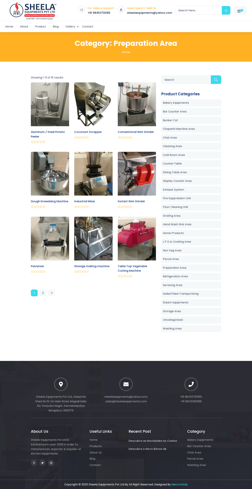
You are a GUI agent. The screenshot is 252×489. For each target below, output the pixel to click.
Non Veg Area (172, 250)
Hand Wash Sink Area (177, 224)
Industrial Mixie (84, 201)
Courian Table (172, 164)
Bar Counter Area (175, 111)
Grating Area (171, 216)
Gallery (70, 27)
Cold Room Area (174, 155)
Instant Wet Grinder (131, 201)
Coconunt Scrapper (88, 132)
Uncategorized (173, 320)
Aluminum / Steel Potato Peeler (48, 134)
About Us (95, 452)
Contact (87, 27)
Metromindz (179, 484)
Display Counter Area (177, 181)
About (24, 27)
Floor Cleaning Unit (175, 207)
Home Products (173, 233)
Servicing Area (172, 285)
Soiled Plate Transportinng (181, 294)
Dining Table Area (175, 172)
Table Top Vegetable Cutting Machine (132, 268)
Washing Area (172, 329)
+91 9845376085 (99, 13)
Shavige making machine (91, 266)
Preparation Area (174, 268)
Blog (56, 27)
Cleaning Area (172, 146)
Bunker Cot (170, 120)
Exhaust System (173, 190)
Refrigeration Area (175, 276)
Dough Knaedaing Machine (49, 201)
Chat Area (170, 138)
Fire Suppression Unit (177, 198)
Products (95, 446)
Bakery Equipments (176, 103)
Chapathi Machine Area (179, 129)
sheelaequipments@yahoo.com (149, 13)
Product (40, 27)
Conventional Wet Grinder (136, 132)
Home (9, 27)
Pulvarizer (37, 266)
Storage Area (172, 311)
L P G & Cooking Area (177, 242)
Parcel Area (171, 259)
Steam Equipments (175, 302)
